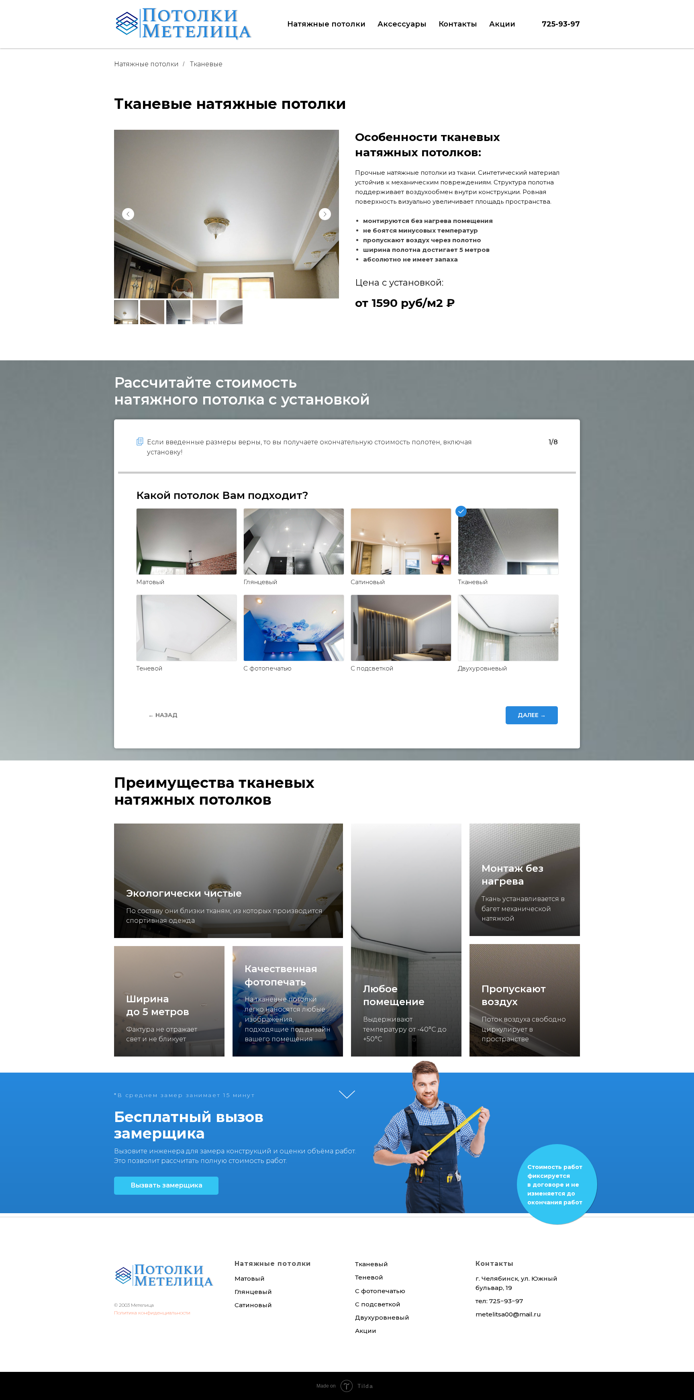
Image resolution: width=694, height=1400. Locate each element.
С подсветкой (377, 1304)
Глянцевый (253, 1292)
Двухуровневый (382, 1317)
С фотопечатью (380, 1291)
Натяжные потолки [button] (326, 24)
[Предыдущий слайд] (128, 214)
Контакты (458, 24)
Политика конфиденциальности (152, 1313)
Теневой (369, 1277)
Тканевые (206, 64)
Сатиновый (253, 1305)
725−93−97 (506, 1301)
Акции (502, 24)
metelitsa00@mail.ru (508, 1314)
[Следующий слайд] (325, 214)
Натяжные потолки (146, 64)
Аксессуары (402, 24)
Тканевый (371, 1264)
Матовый (250, 1278)
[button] (166, 1186)
